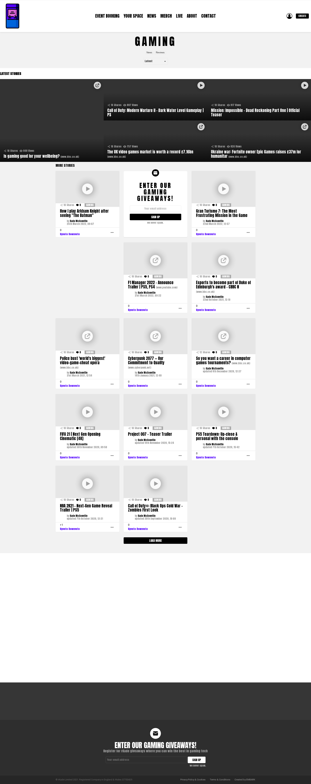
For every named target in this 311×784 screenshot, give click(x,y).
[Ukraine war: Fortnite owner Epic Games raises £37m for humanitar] (259, 141)
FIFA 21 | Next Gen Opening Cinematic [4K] (80, 436)
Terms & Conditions (220, 779)
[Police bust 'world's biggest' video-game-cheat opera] (87, 336)
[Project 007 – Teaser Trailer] (155, 412)
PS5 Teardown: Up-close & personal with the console (217, 436)
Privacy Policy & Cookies (193, 779)
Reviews (160, 52)
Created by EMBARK (245, 779)
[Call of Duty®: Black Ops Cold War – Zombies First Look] (155, 484)
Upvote (64, 234)
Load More (155, 540)
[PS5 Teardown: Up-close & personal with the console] (223, 412)
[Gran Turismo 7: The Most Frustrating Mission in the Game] (223, 189)
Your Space (133, 16)
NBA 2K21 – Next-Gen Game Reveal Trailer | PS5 (86, 508)
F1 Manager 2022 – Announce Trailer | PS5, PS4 (152, 285)
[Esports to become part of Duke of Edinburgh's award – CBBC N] (223, 260)
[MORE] (112, 232)
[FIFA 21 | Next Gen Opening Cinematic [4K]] (87, 412)
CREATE (302, 16)
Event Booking (107, 16)
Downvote (74, 234)
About (192, 16)
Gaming (90, 205)
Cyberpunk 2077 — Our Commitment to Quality (146, 362)
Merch (166, 16)
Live (179, 16)
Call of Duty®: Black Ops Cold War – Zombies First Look (155, 508)
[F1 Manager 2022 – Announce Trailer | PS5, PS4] (155, 260)
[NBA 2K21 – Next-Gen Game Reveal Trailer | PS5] (87, 484)
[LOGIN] (289, 16)
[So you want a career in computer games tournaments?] (223, 336)
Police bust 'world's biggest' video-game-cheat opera (82, 362)
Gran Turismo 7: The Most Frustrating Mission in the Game (221, 213)
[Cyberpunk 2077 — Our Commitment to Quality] (155, 336)
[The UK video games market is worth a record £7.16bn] (155, 141)
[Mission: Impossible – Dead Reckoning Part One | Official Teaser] (259, 99)
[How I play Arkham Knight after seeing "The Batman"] (87, 189)
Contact (208, 16)
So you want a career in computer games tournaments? (223, 360)
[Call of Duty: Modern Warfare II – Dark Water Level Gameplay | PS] (155, 99)
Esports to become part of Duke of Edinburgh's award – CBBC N (223, 286)
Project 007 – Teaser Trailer (150, 434)
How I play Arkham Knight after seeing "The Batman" (84, 213)
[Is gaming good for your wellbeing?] (52, 120)
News (151, 16)
